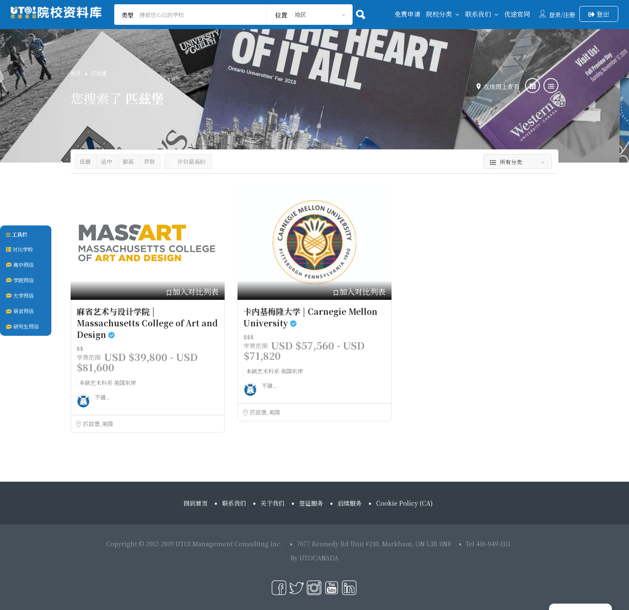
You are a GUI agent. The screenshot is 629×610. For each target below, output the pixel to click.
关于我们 (273, 503)
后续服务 (350, 503)
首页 (76, 73)
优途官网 (517, 13)
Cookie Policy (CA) (404, 503)
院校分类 (439, 13)
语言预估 (23, 310)
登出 (602, 13)
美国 (107, 424)
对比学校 (22, 249)
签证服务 (311, 503)
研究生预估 (25, 326)
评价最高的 (191, 161)
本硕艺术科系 (96, 383)
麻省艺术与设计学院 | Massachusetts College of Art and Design (147, 322)
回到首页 (196, 503)
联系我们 (478, 13)
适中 (106, 161)
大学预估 (23, 295)
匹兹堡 (92, 424)
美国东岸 (125, 383)
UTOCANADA (319, 558)
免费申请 (407, 13)
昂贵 (149, 161)
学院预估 (23, 280)
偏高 (128, 161)
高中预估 (23, 264)
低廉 (85, 161)
